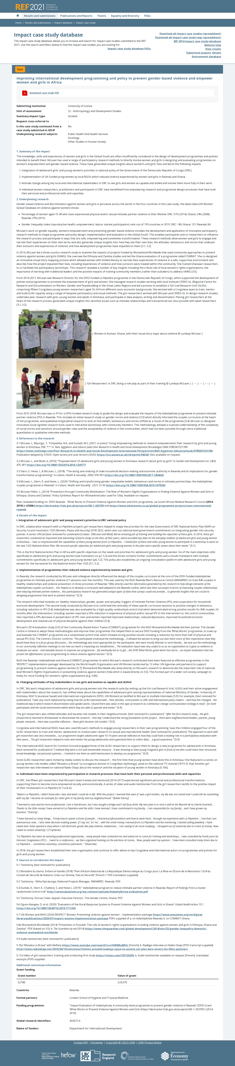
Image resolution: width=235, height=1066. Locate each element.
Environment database (206, 56)
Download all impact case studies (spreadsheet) (190, 33)
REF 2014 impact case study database (197, 41)
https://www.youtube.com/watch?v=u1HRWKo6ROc (95, 945)
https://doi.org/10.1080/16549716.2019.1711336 (46, 908)
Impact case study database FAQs (129, 48)
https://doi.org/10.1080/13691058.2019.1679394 (135, 485)
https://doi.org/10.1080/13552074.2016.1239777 (56, 465)
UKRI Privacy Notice (149, 1042)
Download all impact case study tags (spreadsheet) (188, 37)
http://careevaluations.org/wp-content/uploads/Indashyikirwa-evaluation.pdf (97, 891)
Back (20, 69)
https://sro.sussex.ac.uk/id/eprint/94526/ (123, 454)
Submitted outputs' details (203, 53)
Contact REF (81, 1042)
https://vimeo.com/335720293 (115, 955)
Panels (102, 16)
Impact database (63, 22)
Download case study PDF (44, 92)
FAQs (147, 16)
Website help (212, 45)
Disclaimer (97, 1042)
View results (213, 49)
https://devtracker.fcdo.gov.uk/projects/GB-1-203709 (69, 505)
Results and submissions (39, 16)
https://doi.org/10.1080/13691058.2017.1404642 (134, 475)
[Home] (17, 16)
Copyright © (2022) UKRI (120, 1042)
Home (18, 22)
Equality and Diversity (125, 16)
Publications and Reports (76, 16)
